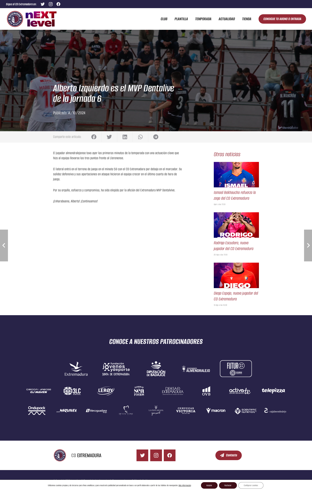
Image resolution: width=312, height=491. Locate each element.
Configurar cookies (251, 485)
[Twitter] (43, 4)
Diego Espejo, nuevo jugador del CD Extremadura (236, 296)
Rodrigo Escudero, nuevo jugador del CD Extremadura (234, 245)
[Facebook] (58, 4)
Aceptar (209, 485)
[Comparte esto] (94, 137)
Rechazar (227, 485)
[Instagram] (51, 4)
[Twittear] (109, 137)
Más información (185, 485)
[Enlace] (15, 19)
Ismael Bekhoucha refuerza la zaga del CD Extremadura (235, 195)
